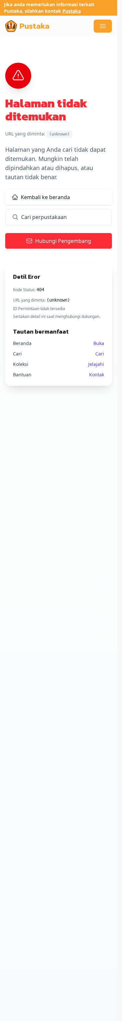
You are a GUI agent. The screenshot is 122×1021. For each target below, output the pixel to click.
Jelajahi (96, 364)
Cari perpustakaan (44, 217)
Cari (99, 354)
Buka (98, 343)
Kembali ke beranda (45, 197)
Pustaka (71, 11)
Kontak (96, 374)
